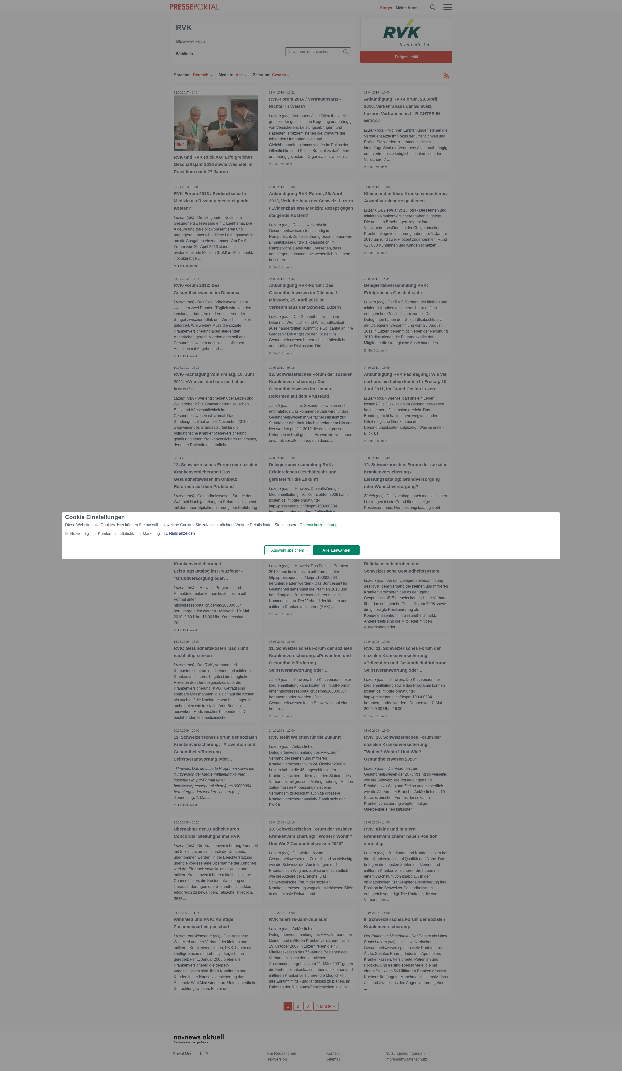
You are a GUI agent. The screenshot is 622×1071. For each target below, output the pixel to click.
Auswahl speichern (287, 550)
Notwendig (79, 533)
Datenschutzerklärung (318, 525)
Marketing (151, 533)
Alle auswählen (336, 550)
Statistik (127, 533)
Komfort (104, 533)
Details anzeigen (180, 533)
